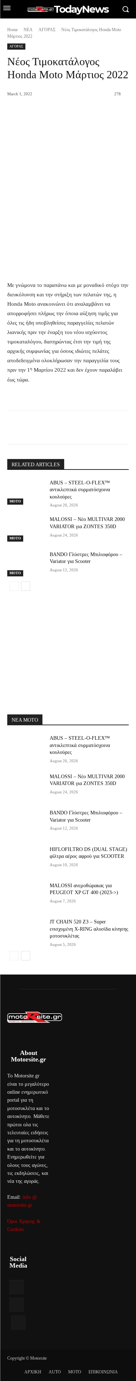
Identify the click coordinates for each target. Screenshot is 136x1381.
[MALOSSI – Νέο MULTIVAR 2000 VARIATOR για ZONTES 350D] (25, 528)
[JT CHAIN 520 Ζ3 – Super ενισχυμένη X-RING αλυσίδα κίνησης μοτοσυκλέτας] (25, 931)
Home (12, 29)
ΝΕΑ (28, 29)
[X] (54, 428)
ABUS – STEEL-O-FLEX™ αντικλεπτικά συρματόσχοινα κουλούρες (80, 490)
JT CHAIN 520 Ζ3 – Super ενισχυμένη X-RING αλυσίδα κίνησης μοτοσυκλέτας (89, 929)
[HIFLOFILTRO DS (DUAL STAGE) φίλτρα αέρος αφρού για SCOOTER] (25, 858)
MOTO (15, 501)
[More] (104, 428)
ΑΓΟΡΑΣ (46, 29)
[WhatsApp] (87, 428)
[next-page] (25, 586)
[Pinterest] (70, 428)
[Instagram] (16, 1305)
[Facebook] (37, 428)
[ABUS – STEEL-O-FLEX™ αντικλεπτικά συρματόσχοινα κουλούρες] (25, 492)
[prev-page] (13, 586)
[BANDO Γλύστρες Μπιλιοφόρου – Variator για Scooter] (25, 563)
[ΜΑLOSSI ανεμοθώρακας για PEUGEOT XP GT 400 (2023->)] (25, 895)
